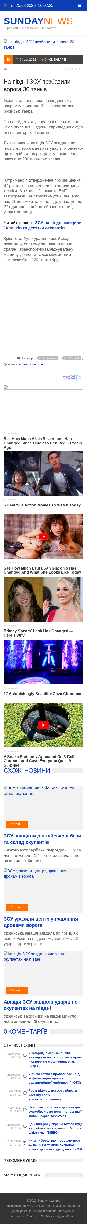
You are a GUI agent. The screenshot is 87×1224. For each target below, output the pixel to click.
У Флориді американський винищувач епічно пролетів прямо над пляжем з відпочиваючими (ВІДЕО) (56, 1059)
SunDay (38, 21)
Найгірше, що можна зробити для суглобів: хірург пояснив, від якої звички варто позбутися (55, 1111)
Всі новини (49, 358)
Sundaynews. (66, 1211)
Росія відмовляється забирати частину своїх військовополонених (53, 1095)
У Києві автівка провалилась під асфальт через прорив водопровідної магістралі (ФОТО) (55, 1078)
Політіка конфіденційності (59, 1216)
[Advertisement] (45, 315)
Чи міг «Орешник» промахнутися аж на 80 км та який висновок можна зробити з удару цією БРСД (55, 1145)
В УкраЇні (73, 358)
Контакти (17, 1216)
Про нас (31, 1216)
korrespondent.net (31, 364)
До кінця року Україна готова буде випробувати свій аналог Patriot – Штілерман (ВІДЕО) (55, 1128)
